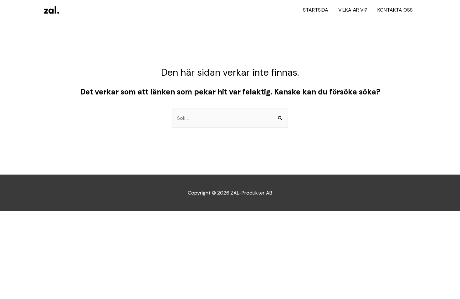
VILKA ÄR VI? (352, 10)
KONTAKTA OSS (395, 10)
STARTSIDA (315, 10)
